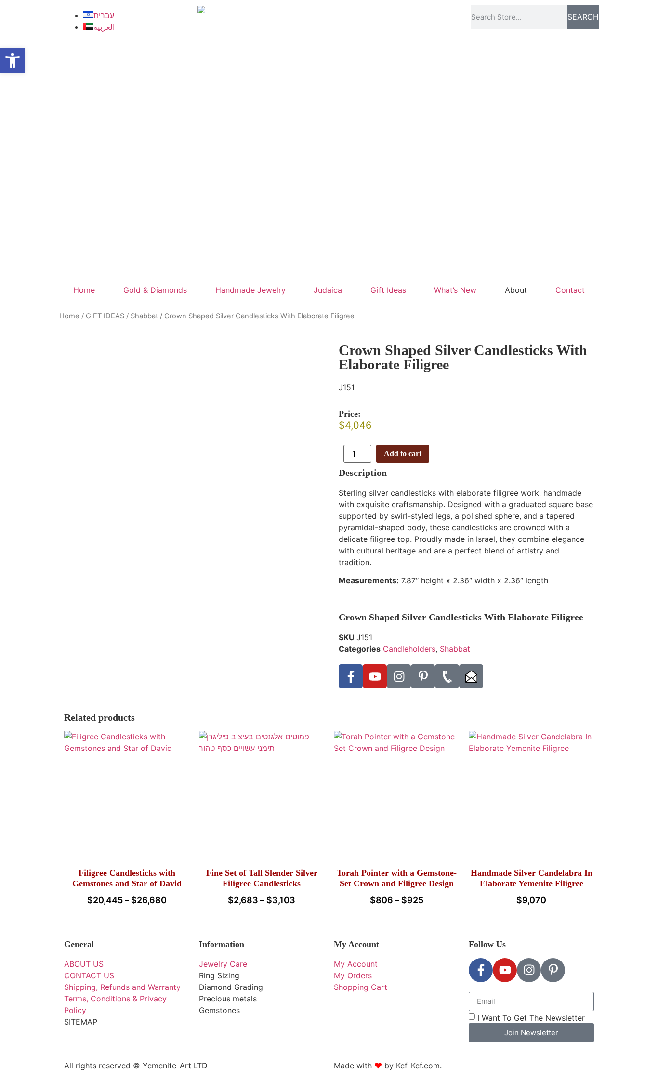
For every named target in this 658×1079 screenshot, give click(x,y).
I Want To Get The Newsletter (531, 1017)
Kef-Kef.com (418, 1065)
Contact (570, 290)
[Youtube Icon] (375, 676)
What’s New (455, 290)
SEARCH (583, 17)
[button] (12, 60)
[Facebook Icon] (351, 676)
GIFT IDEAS (105, 316)
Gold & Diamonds (155, 290)
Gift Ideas (388, 290)
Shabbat (144, 316)
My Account (356, 944)
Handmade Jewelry (250, 290)
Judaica (328, 290)
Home (84, 290)
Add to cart (402, 453)
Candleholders (409, 649)
